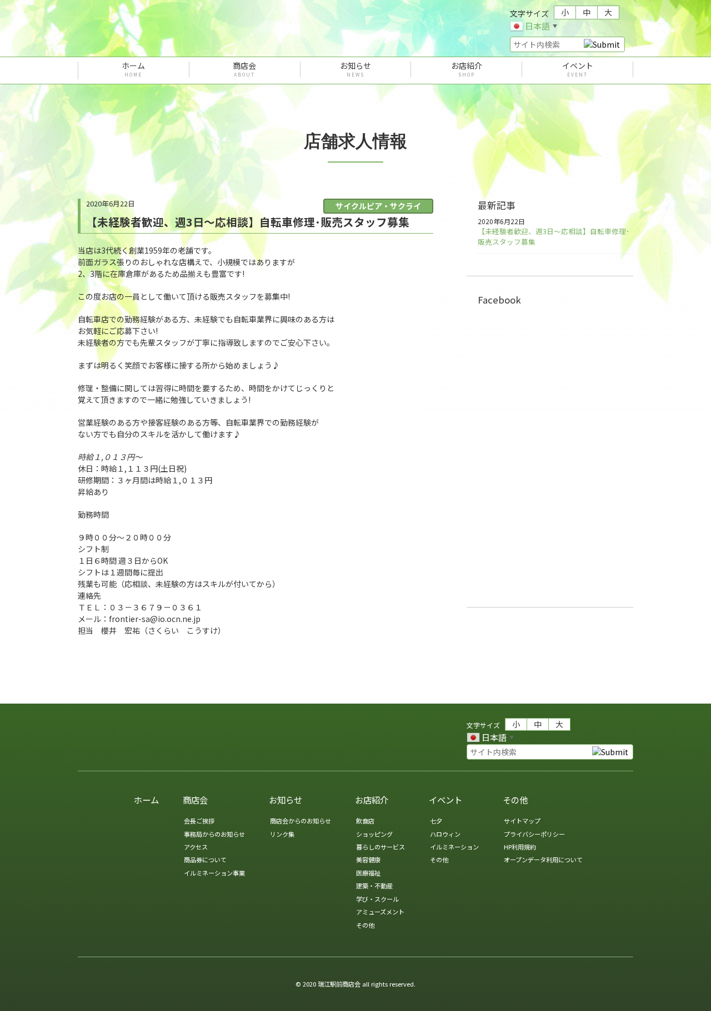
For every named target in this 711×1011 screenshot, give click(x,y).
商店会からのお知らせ (300, 820)
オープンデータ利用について (543, 859)
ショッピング (374, 834)
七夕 (436, 820)
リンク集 (282, 834)
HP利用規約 (520, 846)
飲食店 (365, 820)
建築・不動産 (374, 885)
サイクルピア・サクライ (378, 205)
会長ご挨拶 (199, 820)
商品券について (205, 859)
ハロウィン (445, 834)
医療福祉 (368, 872)
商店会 (244, 69)
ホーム (133, 69)
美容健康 (368, 859)
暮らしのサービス (380, 846)
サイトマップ (522, 820)
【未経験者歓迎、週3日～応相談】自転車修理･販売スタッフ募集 (553, 236)
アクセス (196, 846)
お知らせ (355, 69)
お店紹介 (466, 69)
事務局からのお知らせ (214, 834)
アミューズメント (380, 911)
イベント (577, 69)
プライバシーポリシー (534, 834)
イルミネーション (454, 846)
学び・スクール (377, 898)
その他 (365, 925)
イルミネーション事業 (214, 872)
